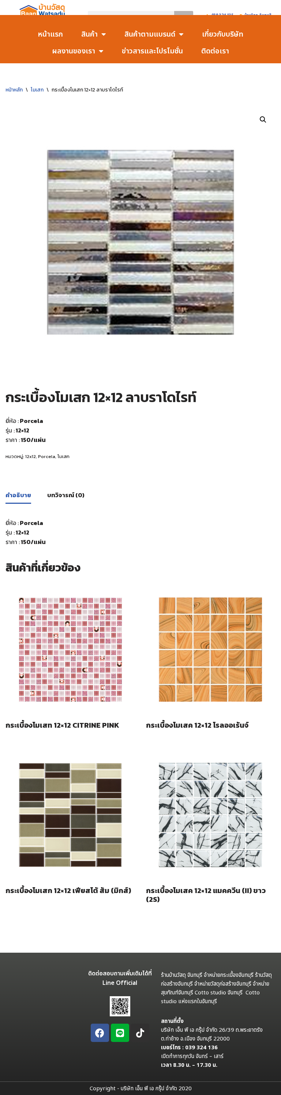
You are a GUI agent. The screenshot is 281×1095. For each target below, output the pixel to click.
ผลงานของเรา (73, 51)
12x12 (30, 456)
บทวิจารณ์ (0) (66, 495)
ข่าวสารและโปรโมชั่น (152, 51)
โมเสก (37, 90)
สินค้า (89, 34)
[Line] (120, 1033)
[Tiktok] (140, 1033)
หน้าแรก (50, 34)
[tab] (18, 496)
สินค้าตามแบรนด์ (149, 34)
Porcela (46, 456)
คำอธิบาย (18, 495)
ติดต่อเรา (215, 51)
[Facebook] (100, 1033)
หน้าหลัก (14, 90)
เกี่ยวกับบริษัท (222, 34)
